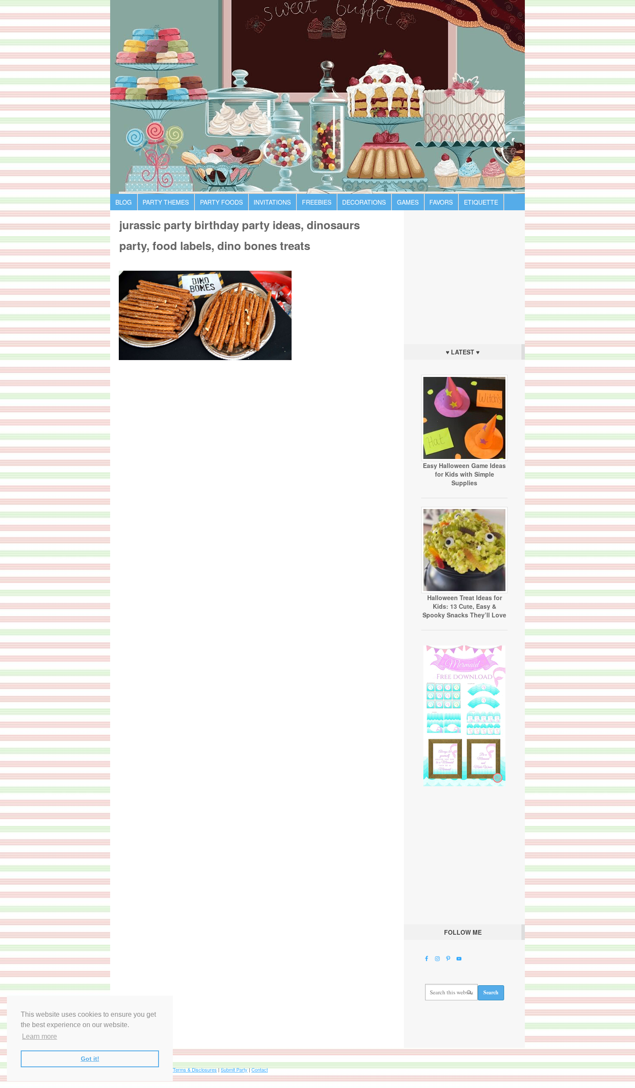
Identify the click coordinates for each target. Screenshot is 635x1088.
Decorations (364, 202)
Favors (441, 202)
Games (408, 202)
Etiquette (481, 202)
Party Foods (221, 202)
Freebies (316, 202)
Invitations (272, 202)
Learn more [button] (39, 1036)
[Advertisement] (464, 275)
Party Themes (166, 202)
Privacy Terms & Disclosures (186, 1069)
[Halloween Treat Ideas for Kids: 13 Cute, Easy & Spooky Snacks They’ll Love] (464, 591)
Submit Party (234, 1069)
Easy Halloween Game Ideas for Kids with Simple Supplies (464, 474)
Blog (123, 202)
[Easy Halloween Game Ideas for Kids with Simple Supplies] (464, 459)
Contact (259, 1069)
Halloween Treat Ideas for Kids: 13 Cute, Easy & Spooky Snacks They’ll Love (464, 606)
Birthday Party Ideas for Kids (317, 97)
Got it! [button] (90, 1058)
